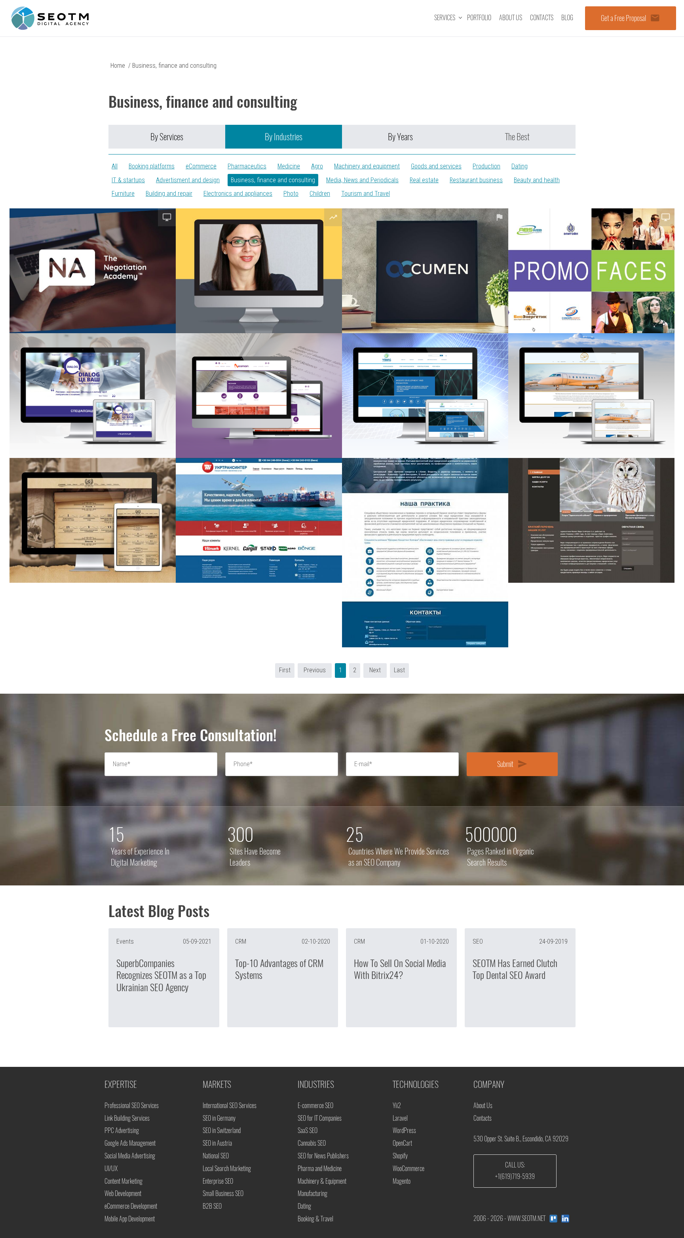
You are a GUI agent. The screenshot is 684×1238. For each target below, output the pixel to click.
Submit (512, 764)
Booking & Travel (315, 1219)
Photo (290, 193)
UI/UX (111, 1168)
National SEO (216, 1156)
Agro (317, 166)
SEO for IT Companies (320, 1118)
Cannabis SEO (312, 1143)
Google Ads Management (130, 1143)
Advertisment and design (188, 180)
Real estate (424, 180)
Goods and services (436, 166)
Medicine (288, 166)
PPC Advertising (121, 1130)
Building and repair (169, 193)
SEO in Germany (219, 1118)
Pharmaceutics (247, 166)
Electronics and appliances (237, 193)
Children (320, 193)
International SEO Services (229, 1105)
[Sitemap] (553, 1218)
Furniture (123, 193)
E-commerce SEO (315, 1105)
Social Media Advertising (129, 1156)
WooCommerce (408, 1168)
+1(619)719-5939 (515, 1176)
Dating (519, 166)
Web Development (122, 1193)
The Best (517, 137)
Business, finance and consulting (273, 180)
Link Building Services (127, 1118)
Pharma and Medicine (320, 1168)
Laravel (400, 1118)
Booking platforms (152, 166)
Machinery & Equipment (322, 1181)
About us (510, 17)
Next (375, 670)
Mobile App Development (129, 1219)
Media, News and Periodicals (362, 180)
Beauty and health (537, 180)
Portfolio (479, 17)
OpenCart (402, 1143)
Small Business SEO (223, 1193)
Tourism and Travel (365, 193)
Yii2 (397, 1105)
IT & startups (128, 180)
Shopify (400, 1156)
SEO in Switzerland (222, 1130)
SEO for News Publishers (323, 1156)
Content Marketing (123, 1181)
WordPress (404, 1130)
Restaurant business (476, 180)
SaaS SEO (307, 1130)
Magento (401, 1181)
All (115, 166)
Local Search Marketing (227, 1168)
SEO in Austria (217, 1143)
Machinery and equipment (367, 166)
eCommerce (201, 166)
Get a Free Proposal (630, 18)
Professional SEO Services (131, 1105)
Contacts (541, 17)
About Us (482, 1105)
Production (486, 166)
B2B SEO (212, 1206)
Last (399, 670)
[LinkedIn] (565, 1219)
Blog (567, 17)
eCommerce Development (130, 1206)
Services (444, 17)
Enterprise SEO (218, 1181)
